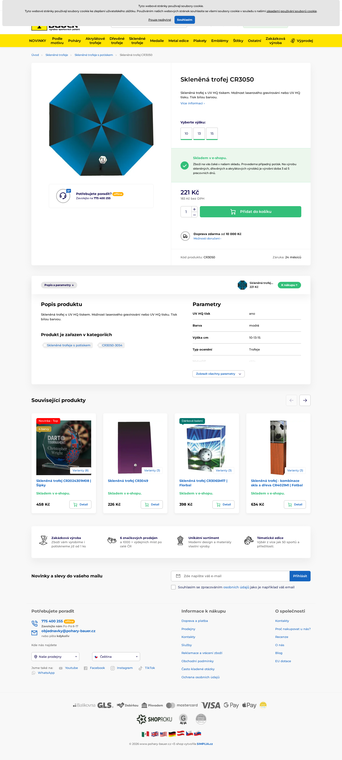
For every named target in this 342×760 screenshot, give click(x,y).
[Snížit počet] (194, 215)
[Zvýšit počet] (194, 209)
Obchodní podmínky (197, 661)
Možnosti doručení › (207, 238)
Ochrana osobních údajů (200, 677)
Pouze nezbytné (159, 19)
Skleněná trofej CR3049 (128, 481)
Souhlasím (184, 19)
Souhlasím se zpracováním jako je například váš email (236, 587)
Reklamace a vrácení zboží (202, 653)
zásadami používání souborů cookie (292, 11)
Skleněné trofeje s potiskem (94, 55)
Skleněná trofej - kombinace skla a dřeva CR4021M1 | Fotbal (277, 483)
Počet (186, 211)
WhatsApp (46, 673)
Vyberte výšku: (193, 122)
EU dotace (283, 661)
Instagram (125, 668)
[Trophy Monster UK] (154, 734)
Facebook (97, 668)
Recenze (281, 637)
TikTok (150, 668)
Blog (278, 653)
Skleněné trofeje (57, 55)
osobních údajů (236, 587)
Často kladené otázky (198, 669)
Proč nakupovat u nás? (293, 629)
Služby (186, 645)
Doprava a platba (194, 621)
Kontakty (188, 637)
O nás (279, 645)
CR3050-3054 (112, 345)
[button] (219, 374)
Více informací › (193, 103)
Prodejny (188, 629)
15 (212, 133)
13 (199, 133)
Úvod (35, 55)
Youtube (71, 668)
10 (186, 133)
